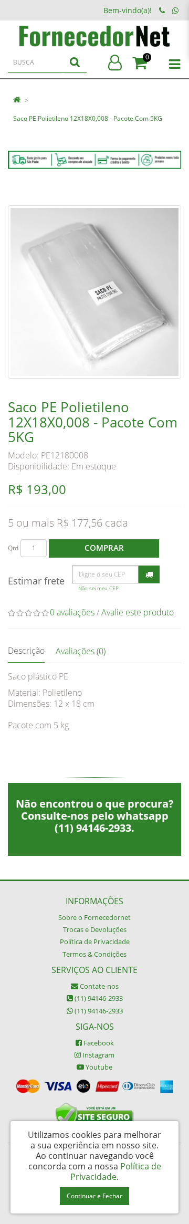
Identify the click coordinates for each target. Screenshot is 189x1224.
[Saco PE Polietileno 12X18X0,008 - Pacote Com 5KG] (94, 292)
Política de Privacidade (95, 941)
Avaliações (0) (81, 651)
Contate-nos (98, 986)
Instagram (97, 1055)
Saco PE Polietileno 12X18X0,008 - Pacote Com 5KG (87, 118)
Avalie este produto (137, 612)
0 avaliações (72, 612)
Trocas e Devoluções (95, 929)
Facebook (98, 1043)
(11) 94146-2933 (98, 998)
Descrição (26, 650)
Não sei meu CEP (98, 588)
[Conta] (115, 63)
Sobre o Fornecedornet (94, 917)
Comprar (104, 547)
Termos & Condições (94, 954)
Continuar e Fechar (94, 1195)
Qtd (13, 547)
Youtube (98, 1067)
